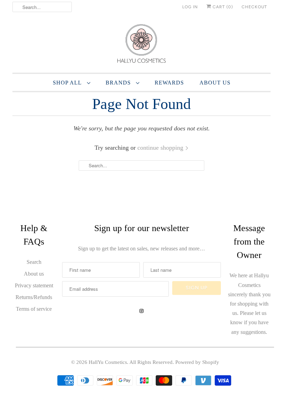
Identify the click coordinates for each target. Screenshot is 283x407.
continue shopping (161, 147)
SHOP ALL (68, 83)
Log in (190, 6)
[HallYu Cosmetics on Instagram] (141, 311)
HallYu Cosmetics (108, 362)
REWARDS (169, 83)
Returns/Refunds (34, 297)
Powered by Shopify (197, 362)
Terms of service (34, 309)
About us (34, 274)
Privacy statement (34, 285)
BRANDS (119, 83)
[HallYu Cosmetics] (141, 45)
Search (34, 262)
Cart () (222, 6)
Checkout (254, 6)
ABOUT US (215, 83)
